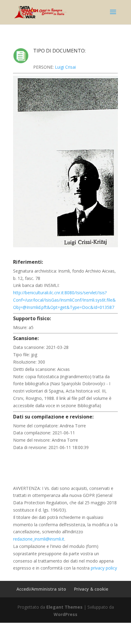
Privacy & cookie (91, 589)
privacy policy (104, 568)
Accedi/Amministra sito (41, 589)
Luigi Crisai (65, 67)
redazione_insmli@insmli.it (38, 539)
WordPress (65, 614)
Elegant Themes (64, 607)
